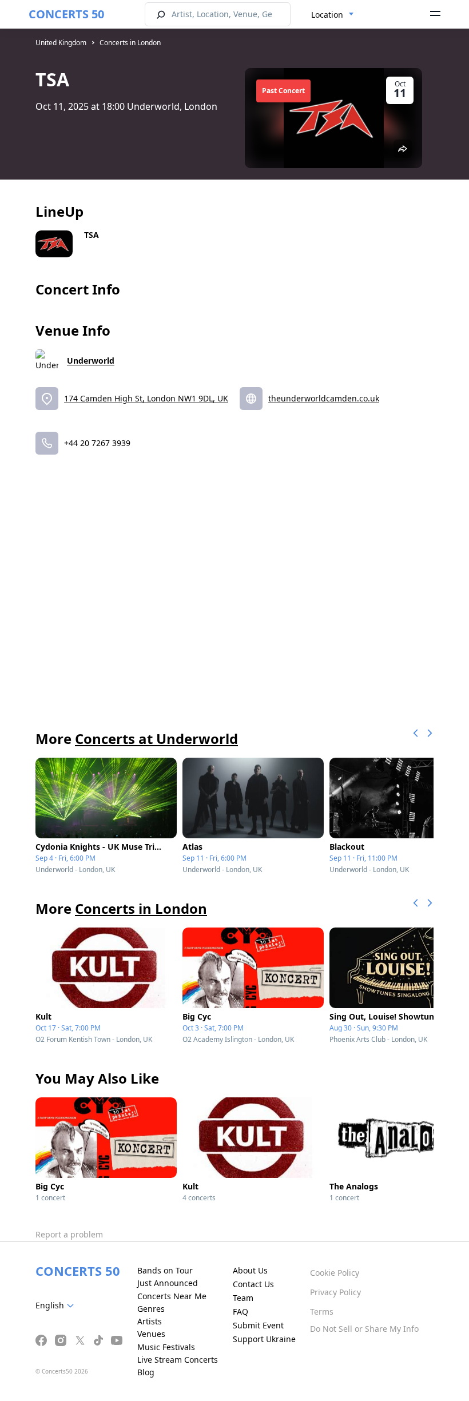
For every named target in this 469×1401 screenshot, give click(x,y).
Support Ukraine (264, 1339)
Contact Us (253, 1284)
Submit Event (258, 1325)
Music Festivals (166, 1347)
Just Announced (167, 1282)
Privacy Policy (335, 1292)
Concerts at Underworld (156, 738)
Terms (321, 1311)
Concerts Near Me (171, 1296)
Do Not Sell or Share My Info (364, 1328)
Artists (149, 1321)
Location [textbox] (327, 14)
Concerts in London (130, 42)
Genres (151, 1308)
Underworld (90, 360)
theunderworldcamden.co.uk (323, 398)
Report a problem (69, 1234)
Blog (145, 1372)
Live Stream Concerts (177, 1359)
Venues (151, 1333)
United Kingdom (60, 42)
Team (243, 1297)
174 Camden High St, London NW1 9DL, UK (146, 398)
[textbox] (56, 1305)
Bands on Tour (165, 1270)
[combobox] (332, 14)
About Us (250, 1270)
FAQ (240, 1311)
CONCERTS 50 (66, 14)
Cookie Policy (334, 1272)
